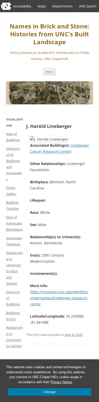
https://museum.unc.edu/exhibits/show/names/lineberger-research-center (59, 297)
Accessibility (22, 6)
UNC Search (87, 6)
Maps (42, 6)
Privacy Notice (61, 382)
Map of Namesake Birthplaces (14, 223)
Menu (49, 71)
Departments (62, 6)
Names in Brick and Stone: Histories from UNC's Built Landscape (49, 34)
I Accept (49, 392)
